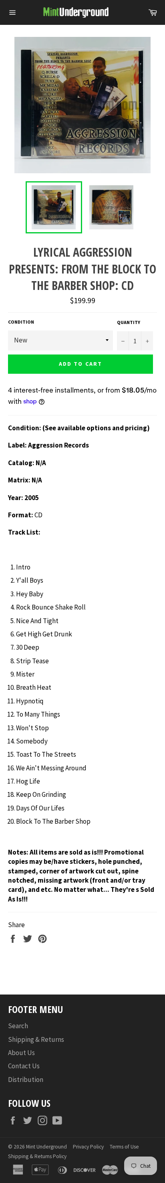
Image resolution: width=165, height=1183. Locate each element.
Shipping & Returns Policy (37, 1156)
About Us (21, 1052)
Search (18, 1025)
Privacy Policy (88, 1146)
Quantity (128, 322)
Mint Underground (46, 1146)
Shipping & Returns (36, 1039)
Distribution (25, 1079)
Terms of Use (124, 1146)
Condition (21, 322)
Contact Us (24, 1065)
